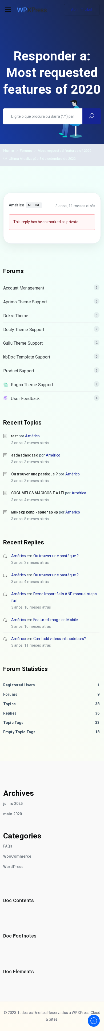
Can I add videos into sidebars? (59, 639)
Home (8, 150)
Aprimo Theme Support (25, 301)
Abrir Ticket (82, 9)
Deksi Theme (16, 315)
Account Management (23, 288)
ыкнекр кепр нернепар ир (34, 512)
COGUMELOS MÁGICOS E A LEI (37, 493)
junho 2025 (13, 803)
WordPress (13, 867)
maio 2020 (12, 814)
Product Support (18, 370)
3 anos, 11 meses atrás (75, 206)
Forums (26, 151)
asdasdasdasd (24, 455)
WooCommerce (17, 856)
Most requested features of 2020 (64, 151)
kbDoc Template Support (26, 357)
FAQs (8, 846)
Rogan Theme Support (32, 384)
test (14, 436)
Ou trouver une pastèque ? (34, 474)
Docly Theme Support (23, 329)
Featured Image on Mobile (55, 620)
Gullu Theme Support (23, 343)
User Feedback (25, 398)
